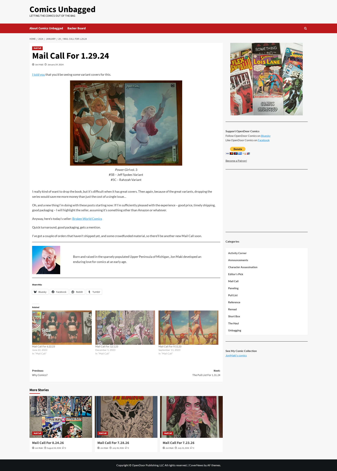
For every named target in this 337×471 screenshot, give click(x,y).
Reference (234, 302)
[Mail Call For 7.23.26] (191, 417)
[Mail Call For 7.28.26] (126, 417)
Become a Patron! (236, 160)
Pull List (233, 295)
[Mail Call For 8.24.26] (60, 417)
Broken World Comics (87, 219)
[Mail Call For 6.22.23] (62, 327)
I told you (38, 74)
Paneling (233, 288)
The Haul (233, 323)
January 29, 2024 (56, 64)
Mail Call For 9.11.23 (169, 346)
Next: (206, 373)
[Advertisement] (267, 201)
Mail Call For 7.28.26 (113, 442)
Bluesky (265, 135)
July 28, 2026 (118, 448)
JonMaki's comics (236, 355)
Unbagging (234, 330)
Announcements (238, 260)
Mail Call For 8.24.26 (48, 442)
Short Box (234, 316)
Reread (232, 309)
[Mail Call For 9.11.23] (188, 327)
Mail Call (37, 48)
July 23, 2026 (183, 448)
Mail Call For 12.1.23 (106, 346)
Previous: (40, 373)
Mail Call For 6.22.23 (43, 346)
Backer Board (76, 28)
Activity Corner (237, 253)
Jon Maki (39, 64)
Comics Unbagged (62, 9)
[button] (305, 28)
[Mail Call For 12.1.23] (125, 327)
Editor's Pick (235, 274)
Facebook (264, 140)
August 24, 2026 (54, 448)
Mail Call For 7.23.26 (178, 442)
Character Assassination (242, 267)
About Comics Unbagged (46, 28)
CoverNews (196, 465)
